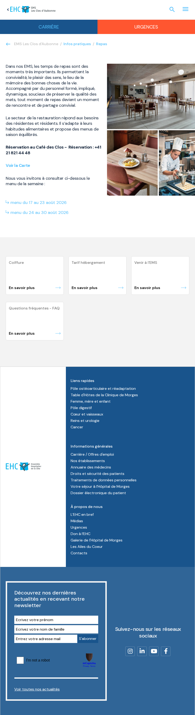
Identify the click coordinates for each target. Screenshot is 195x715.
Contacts (79, 553)
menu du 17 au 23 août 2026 (38, 202)
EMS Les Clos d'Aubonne (36, 43)
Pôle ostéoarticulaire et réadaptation (103, 388)
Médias (77, 520)
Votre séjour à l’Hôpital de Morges (100, 486)
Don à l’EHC (80, 533)
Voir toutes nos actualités (37, 689)
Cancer (77, 427)
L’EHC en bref (82, 514)
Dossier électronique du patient (98, 492)
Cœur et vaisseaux (87, 414)
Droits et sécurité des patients (97, 473)
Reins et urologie (85, 420)
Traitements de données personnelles (103, 480)
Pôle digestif (81, 407)
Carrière (49, 27)
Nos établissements (88, 460)
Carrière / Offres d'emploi (92, 454)
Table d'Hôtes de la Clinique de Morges (104, 394)
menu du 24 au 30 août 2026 (39, 212)
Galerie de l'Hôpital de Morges (96, 540)
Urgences (146, 27)
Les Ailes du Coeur (87, 546)
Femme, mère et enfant (91, 401)
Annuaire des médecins (91, 467)
